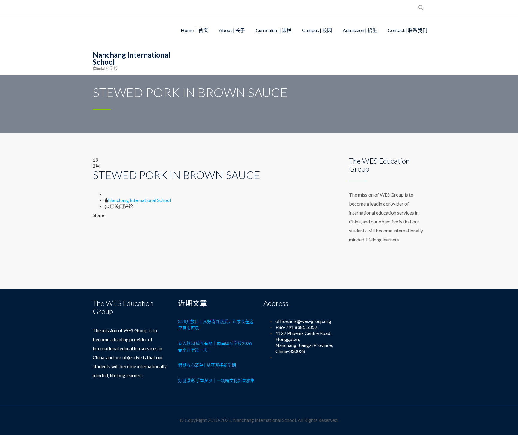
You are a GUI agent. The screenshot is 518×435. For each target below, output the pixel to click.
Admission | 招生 (360, 30)
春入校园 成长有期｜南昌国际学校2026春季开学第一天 (215, 346)
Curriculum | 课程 (273, 30)
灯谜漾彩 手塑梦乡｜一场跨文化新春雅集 (216, 380)
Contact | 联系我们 (407, 30)
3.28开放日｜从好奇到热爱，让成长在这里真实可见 (215, 324)
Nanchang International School (139, 200)
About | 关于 (232, 30)
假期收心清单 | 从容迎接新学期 (207, 365)
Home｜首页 (194, 30)
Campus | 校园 (317, 30)
